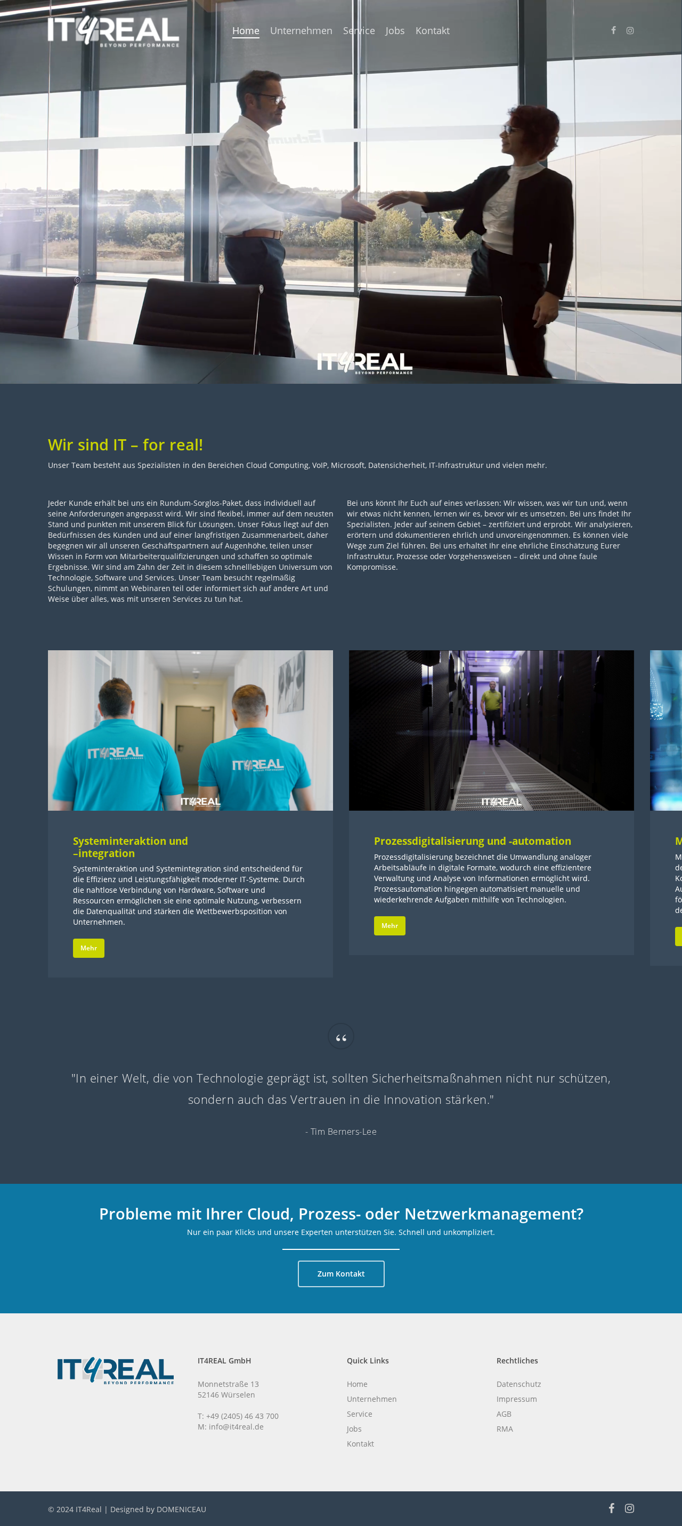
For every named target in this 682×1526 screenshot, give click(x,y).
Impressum (517, 1399)
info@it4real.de (236, 1427)
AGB (504, 1414)
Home (357, 1384)
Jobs (354, 1429)
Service (359, 1414)
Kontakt (360, 1444)
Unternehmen (372, 1399)
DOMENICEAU (181, 1509)
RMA (505, 1429)
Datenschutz (519, 1384)
